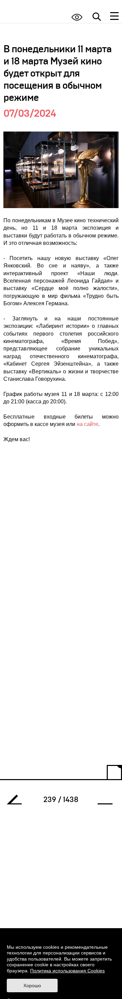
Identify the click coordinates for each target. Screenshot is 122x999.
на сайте (87, 424)
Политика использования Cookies (67, 970)
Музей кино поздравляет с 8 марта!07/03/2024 (17, 801)
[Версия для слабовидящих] (77, 17)
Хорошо (32, 985)
